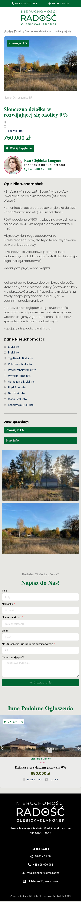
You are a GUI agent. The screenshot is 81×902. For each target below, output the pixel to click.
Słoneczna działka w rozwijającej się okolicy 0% (36, 111)
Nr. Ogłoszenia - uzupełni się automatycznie (28, 644)
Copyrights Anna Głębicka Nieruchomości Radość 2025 (40, 896)
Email (5, 630)
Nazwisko (8, 604)
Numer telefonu (11, 617)
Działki (18, 31)
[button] (58, 3)
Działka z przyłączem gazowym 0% (40, 767)
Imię (4, 590)
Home (8, 31)
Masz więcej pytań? (13, 657)
